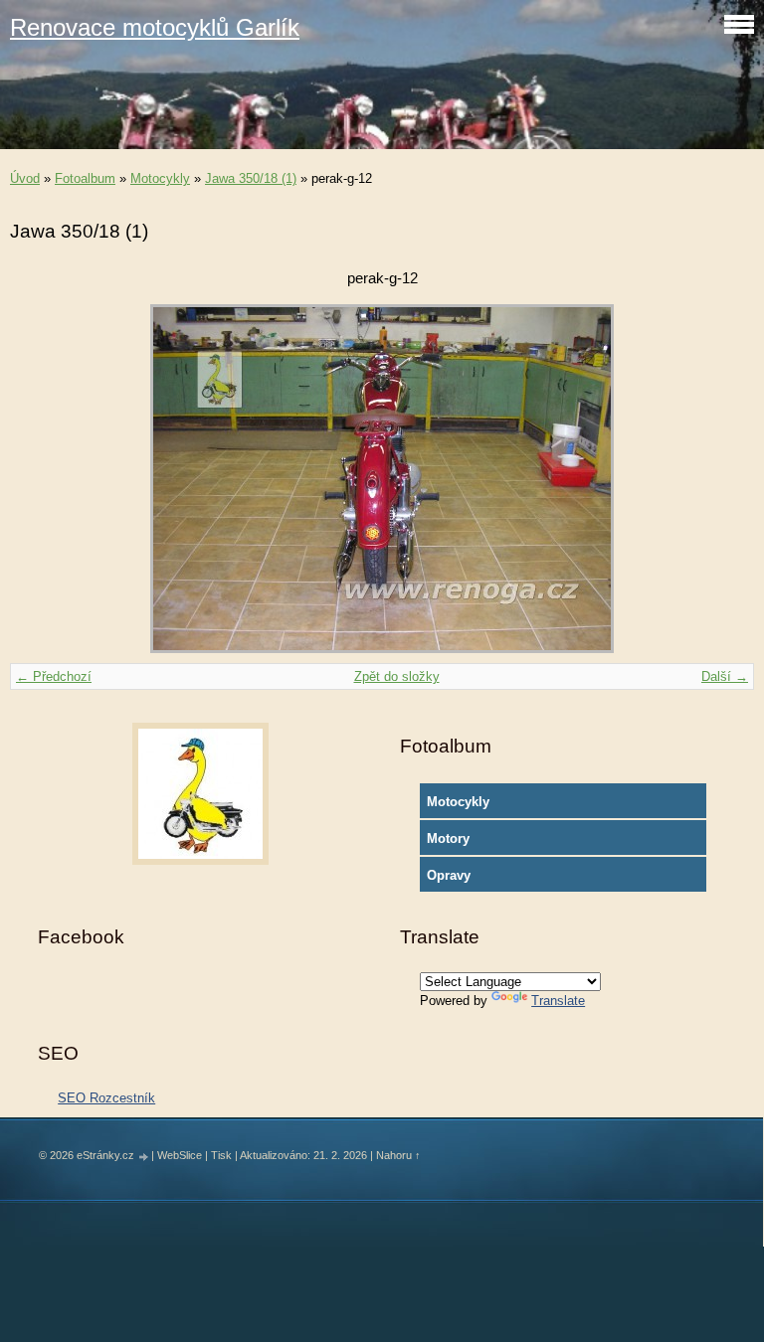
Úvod (25, 178)
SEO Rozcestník (106, 1097)
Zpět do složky (397, 676)
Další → (724, 676)
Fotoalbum (85, 178)
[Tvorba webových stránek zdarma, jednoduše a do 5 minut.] (144, 1156)
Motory (448, 838)
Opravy (449, 875)
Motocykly (160, 178)
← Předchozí (54, 676)
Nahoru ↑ (398, 1155)
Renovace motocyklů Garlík (154, 27)
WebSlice (179, 1155)
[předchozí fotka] (42, 478)
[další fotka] (721, 478)
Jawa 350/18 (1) (250, 178)
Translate (558, 1000)
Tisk (221, 1155)
